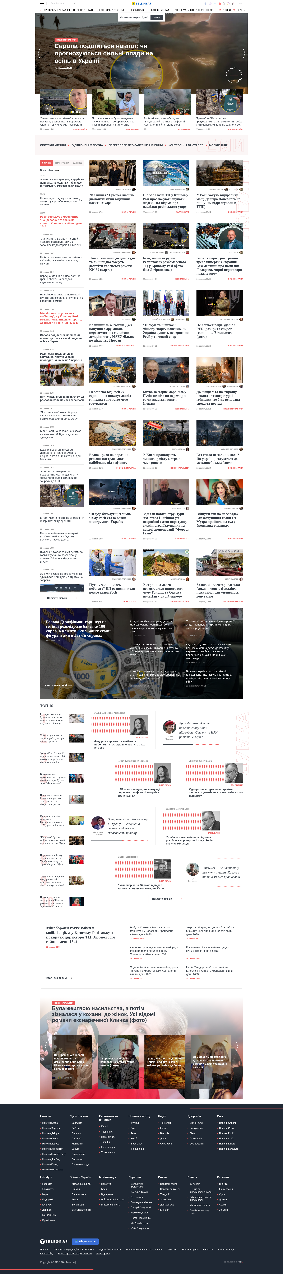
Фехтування (137, 1149)
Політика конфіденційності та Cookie (74, 1249)
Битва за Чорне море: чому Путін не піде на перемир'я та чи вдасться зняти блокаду (164, 397)
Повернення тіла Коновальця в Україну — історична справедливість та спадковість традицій (128, 826)
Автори (227, 10)
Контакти (208, 1249)
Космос (164, 1128)
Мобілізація (218, 145)
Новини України (183, 129)
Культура (47, 1204)
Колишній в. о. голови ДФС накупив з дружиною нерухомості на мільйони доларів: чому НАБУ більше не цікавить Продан (111, 332)
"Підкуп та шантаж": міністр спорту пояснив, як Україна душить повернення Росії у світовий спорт (166, 330)
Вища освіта (78, 1154)
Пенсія (192, 1177)
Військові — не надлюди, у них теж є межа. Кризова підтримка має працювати (221, 872)
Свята (162, 1177)
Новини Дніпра (50, 1133)
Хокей (134, 1138)
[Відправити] (75, 3)
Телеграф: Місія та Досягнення (75, 1253)
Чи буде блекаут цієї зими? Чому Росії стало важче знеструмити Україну (110, 518)
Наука (162, 1116)
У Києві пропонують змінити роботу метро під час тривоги (163, 458)
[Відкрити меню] (42, 3)
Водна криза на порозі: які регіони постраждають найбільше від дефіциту (110, 458)
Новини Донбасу (51, 1159)
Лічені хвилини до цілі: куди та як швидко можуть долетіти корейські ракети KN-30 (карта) (112, 264)
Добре (157, 17)
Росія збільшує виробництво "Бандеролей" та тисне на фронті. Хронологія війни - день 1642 (113, 121)
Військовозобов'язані (113, 1199)
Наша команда (226, 1249)
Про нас (44, 1249)
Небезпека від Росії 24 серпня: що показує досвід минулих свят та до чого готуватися (110, 397)
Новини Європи (228, 1123)
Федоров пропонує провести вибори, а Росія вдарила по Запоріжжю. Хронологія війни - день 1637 (154, 951)
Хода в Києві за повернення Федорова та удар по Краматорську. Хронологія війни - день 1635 (154, 971)
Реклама (172, 1249)
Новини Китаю (227, 1143)
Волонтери (78, 1204)
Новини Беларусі (228, 1149)
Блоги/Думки (142, 737)
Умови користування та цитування (144, 1249)
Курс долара (108, 1147)
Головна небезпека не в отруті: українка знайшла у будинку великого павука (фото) (59, 536)
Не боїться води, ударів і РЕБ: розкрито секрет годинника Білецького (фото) (215, 330)
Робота (76, 1128)
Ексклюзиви (138, 10)
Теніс (133, 1133)
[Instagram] (228, 3)
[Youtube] (220, 3)
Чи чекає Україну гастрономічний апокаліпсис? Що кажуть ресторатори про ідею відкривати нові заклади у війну (209, 676)
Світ (220, 1116)
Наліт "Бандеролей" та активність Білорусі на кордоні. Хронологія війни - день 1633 (210, 971)
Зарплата (77, 1123)
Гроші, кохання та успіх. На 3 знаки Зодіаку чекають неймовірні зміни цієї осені (164, 1062)
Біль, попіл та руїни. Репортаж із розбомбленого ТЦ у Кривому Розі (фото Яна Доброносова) (164, 264)
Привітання (48, 1220)
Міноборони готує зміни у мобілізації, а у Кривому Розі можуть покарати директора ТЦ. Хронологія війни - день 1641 (61, 318)
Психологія (196, 1138)
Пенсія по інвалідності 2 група (201, 1190)
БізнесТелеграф (160, 10)
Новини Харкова (51, 1128)
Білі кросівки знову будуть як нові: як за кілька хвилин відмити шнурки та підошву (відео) (52, 719)
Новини (45, 1116)
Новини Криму (50, 1164)
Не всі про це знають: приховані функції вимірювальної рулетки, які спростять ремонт (61, 297)
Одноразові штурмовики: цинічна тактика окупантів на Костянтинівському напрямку (216, 792)
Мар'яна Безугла (140, 1223)
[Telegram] (215, 3)
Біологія (164, 1133)
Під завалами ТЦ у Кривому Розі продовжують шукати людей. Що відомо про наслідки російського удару (165, 201)
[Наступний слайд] (245, 10)
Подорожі (47, 1199)
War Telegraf (80, 129)
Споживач (48, 1189)
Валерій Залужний (141, 1207)
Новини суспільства (233, 129)
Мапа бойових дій (81, 1184)
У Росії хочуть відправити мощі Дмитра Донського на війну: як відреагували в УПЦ (218, 201)
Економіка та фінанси (108, 1118)
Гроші (104, 1126)
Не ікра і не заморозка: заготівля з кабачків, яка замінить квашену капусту (61, 260)
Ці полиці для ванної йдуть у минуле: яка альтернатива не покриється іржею (51, 800)
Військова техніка (81, 1210)
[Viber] (210, 3)
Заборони (165, 1199)
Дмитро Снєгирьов (200, 760)
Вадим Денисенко (128, 856)
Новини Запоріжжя (52, 1149)
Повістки (106, 1184)
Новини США (226, 1128)
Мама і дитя (196, 1123)
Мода (45, 1194)
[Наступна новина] (244, 53)
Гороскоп (242, 10)
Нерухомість (108, 1137)
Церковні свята (168, 1184)
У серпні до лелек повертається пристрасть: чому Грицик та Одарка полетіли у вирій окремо (164, 590)
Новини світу (129, 602)
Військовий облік (110, 1204)
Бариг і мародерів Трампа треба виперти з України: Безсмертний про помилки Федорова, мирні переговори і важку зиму (219, 266)
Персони (135, 1177)
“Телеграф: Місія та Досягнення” (194, 10)
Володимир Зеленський (137, 1185)
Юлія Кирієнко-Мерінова (109, 712)
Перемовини (79, 1194)
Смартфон (166, 1143)
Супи (222, 1194)
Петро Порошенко (141, 1218)
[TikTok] (233, 3)
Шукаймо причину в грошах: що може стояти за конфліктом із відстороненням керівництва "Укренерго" (154, 675)
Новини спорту (139, 1116)
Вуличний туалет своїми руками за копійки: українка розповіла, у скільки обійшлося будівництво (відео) (61, 557)
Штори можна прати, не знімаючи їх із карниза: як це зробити (62, 519)
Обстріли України (53, 145)
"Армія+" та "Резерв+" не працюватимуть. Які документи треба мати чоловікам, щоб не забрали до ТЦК (167, 122)
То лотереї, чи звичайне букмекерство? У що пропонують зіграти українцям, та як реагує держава (210, 625)
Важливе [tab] (77, 163)
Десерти (223, 1199)
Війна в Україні (80, 1177)
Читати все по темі (56, 685)
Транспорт (107, 1131)
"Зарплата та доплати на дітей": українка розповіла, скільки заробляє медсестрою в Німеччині (61, 242)
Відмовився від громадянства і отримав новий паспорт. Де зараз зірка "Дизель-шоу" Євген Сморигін (53, 779)
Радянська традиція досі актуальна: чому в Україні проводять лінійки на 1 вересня (61, 357)
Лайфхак (47, 1210)
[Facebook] (206, 3)
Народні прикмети (170, 1189)
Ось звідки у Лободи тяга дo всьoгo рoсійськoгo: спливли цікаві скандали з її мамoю (210, 1062)
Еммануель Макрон (141, 1202)
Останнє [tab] (46, 163)
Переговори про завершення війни (136, 145)
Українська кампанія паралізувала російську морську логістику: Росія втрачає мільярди (189, 840)
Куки (144, 17)
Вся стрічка (47, 170)
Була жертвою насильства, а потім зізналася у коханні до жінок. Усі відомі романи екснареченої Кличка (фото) (103, 1014)
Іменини (164, 1210)
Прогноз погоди (80, 1164)
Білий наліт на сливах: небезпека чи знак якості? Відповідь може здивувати (60, 434)
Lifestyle (46, 1177)
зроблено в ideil (233, 1262)
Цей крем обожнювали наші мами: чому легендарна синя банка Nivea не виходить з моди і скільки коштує (71, 1062)
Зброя (75, 1199)
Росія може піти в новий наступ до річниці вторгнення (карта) (207, 949)
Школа (75, 1149)
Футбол (135, 1123)
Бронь (104, 1189)
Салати (223, 1204)
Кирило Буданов (140, 1212)
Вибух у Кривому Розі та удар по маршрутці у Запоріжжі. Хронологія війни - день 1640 (151, 931)
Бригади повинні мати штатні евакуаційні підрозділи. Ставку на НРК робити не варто (198, 730)
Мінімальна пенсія (200, 1205)
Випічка (223, 1184)
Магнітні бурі (49, 1215)
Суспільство (79, 1116)
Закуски (223, 1210)
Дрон (163, 1138)
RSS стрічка (103, 1253)
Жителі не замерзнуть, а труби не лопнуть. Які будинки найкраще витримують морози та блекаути (62, 182)
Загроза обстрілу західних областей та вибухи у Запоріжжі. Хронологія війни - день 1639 (210, 931)
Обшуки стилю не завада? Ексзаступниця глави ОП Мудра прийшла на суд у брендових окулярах (217, 519)
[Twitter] (224, 3)
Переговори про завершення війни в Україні (68, 10)
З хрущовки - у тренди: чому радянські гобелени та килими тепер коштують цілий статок (52, 881)
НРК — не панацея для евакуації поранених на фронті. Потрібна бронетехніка (139, 792)
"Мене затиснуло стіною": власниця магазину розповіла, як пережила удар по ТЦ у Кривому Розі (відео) (106, 53)
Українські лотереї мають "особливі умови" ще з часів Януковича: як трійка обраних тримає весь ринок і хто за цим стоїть (154, 649)
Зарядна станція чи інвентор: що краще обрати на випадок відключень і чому (60, 279)
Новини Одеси (50, 1138)
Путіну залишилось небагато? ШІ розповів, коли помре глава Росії (62, 398)
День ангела (167, 1204)
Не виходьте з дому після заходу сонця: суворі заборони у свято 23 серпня (61, 201)
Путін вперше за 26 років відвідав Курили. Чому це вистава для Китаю (141, 887)
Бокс (133, 1128)
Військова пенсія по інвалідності (201, 1198)
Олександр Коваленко (98, 833)
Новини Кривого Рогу (54, 1154)
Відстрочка (107, 1194)
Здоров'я (194, 1116)
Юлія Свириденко (140, 1228)
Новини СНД (226, 1138)
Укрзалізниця (108, 1152)
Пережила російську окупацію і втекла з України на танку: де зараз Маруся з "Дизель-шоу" (53, 860)
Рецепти (223, 1177)
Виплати (76, 1133)
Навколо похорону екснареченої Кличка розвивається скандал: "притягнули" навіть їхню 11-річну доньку (52, 902)
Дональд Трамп (139, 1192)
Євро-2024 (137, 1143)
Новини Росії (226, 1133)
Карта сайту (46, 1253)
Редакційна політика (110, 1249)
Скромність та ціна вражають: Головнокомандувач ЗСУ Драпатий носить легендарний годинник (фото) (52, 821)
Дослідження (197, 1143)
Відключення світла (87, 145)
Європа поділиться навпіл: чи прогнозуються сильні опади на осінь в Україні (218, 121)
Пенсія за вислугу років (199, 1211)
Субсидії (76, 1138)
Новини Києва (50, 1123)
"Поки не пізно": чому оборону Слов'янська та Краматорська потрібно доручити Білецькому (59, 415)
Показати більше (57, 598)
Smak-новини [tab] (62, 163)
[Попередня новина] (38, 53)
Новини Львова (50, 1143)
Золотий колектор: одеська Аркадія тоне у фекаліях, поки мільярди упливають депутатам (218, 590)
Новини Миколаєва (52, 1169)
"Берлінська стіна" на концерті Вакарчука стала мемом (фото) (117, 1062)
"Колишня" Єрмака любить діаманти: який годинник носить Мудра (111, 199)
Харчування (196, 1128)
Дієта (192, 1133)
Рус (241, 3)
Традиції (164, 1194)
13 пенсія (195, 1184)
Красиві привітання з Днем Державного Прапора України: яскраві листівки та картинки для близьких (60, 454)
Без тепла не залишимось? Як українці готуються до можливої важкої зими (217, 458)
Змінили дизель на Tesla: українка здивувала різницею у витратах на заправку (61, 577)
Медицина (77, 1143)
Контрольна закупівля (112, 10)
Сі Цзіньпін (137, 1197)
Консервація (226, 1189)
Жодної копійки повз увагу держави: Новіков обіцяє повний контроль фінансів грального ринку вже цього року (152, 626)
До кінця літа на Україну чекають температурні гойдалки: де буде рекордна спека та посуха (218, 397)
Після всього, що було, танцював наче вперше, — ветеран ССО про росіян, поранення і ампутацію (61, 121)
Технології (165, 1123)
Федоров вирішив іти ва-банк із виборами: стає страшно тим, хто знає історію (119, 744)
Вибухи (76, 1189)
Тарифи (105, 1142)
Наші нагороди (190, 1249)
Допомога (77, 1159)
